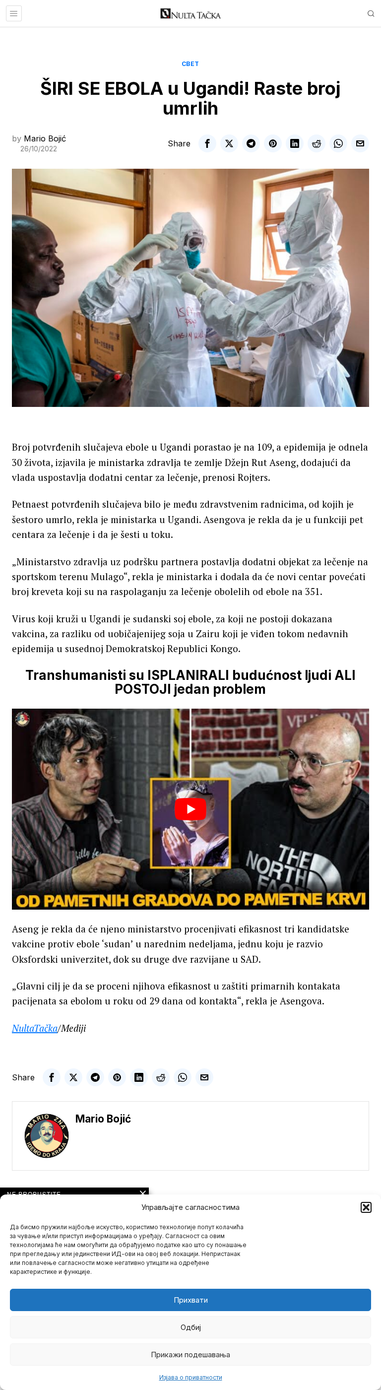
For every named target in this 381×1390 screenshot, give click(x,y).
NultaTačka (35, 1028)
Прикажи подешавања (190, 1354)
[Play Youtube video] (190, 809)
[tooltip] (207, 143)
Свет (190, 63)
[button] (366, 1207)
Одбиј (191, 1327)
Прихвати (191, 1300)
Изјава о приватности (190, 1377)
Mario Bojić (45, 138)
